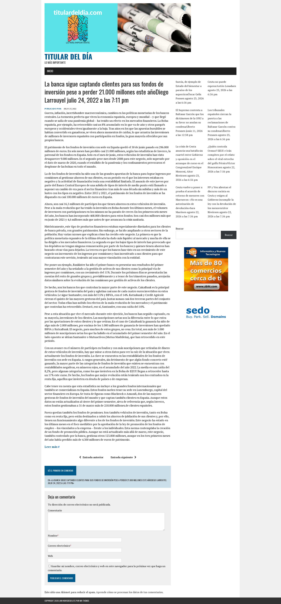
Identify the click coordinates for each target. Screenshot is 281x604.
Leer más (51, 447)
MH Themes (84, 600)
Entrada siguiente (122, 457)
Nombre (52, 535)
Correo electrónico (59, 545)
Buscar (180, 228)
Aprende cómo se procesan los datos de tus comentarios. (129, 592)
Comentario (55, 510)
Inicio (50, 71)
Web (50, 556)
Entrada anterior (93, 457)
